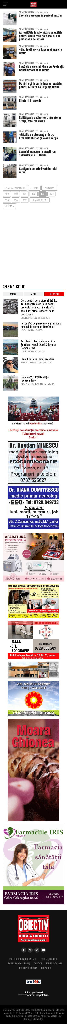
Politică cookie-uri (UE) (19, 963)
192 (33, 194)
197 (24, 200)
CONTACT (38, 963)
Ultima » (9, 206)
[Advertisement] (33, 250)
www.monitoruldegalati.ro (33, 995)
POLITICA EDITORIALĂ (28, 967)
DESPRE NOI (46, 967)
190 (16, 194)
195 (7, 200)
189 (7, 194)
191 (24, 194)
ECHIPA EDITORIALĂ (54, 963)
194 (51, 194)
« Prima (34, 188)
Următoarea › (39, 200)
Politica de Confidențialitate (22, 959)
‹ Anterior (49, 188)
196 (16, 200)
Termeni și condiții (48, 959)
